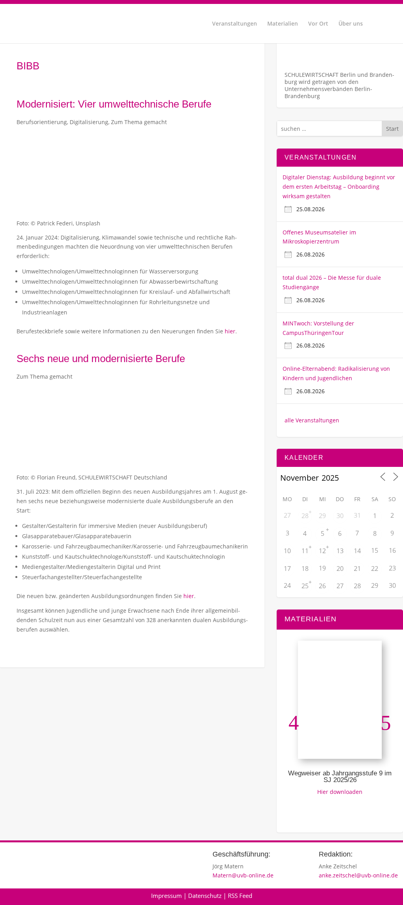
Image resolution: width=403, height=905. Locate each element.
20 (340, 568)
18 (305, 568)
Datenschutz (205, 895)
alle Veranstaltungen (312, 420)
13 (340, 550)
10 (287, 550)
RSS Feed (240, 895)
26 (322, 586)
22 (374, 568)
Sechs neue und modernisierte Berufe (101, 358)
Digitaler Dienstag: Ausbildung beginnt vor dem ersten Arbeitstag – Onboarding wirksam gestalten (339, 186)
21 (357, 568)
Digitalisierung (89, 122)
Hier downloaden (339, 791)
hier (230, 331)
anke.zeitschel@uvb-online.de (358, 875)
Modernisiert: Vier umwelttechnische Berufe (114, 104)
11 (305, 550)
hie (187, 596)
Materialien (282, 24)
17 (287, 568)
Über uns (350, 24)
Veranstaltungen (234, 24)
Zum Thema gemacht (139, 122)
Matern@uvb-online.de (243, 875)
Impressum (166, 895)
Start (392, 128)
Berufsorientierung (42, 122)
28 (305, 515)
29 (322, 515)
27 (340, 586)
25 (305, 586)
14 (357, 550)
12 (322, 550)
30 (340, 515)
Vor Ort (318, 24)
